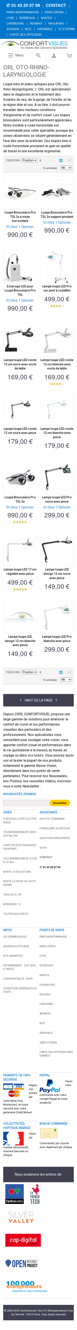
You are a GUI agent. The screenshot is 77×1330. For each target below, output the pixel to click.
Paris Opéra (54, 12)
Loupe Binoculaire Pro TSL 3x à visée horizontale (20, 217)
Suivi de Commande (52, 818)
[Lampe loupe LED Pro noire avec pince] (57, 477)
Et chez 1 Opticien (20, 227)
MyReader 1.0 (12, 904)
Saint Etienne (48, 1042)
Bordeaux (27, 18)
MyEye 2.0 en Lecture (17, 871)
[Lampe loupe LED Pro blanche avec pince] (57, 616)
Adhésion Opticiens (16, 946)
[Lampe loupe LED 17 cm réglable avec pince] (20, 549)
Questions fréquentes (55, 838)
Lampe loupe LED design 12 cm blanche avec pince (20, 641)
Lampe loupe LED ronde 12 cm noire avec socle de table (20, 364)
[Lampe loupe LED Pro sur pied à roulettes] (57, 266)
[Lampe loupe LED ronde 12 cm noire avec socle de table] (20, 340)
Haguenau (56, 23)
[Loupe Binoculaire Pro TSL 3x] (20, 477)
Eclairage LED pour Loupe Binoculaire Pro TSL (20, 290)
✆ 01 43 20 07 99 (23, 5)
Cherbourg (15, 23)
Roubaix (36, 23)
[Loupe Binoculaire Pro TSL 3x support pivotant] (57, 192)
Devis (43, 847)
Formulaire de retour (55, 828)
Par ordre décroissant (41, 160)
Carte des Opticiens (26, 34)
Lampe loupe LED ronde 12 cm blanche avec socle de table (56, 364)
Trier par (12, 160)
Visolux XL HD (12, 894)
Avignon (12, 29)
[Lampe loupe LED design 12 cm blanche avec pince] (20, 616)
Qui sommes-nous (14, 936)
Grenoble (45, 29)
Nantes (46, 18)
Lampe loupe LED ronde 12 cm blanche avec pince (56, 433)
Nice (28, 29)
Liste (68, 160)
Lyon (10, 18)
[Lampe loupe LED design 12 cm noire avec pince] (57, 549)
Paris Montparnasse (22, 12)
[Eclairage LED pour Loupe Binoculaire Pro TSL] (20, 266)
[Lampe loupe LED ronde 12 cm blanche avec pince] (57, 409)
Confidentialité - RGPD (18, 978)
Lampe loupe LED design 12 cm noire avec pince (57, 574)
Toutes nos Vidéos (15, 913)
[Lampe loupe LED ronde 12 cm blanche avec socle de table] (57, 340)
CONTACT (56, 5)
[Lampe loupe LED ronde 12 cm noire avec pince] (20, 409)
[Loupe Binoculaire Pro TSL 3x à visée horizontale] (20, 192)
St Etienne (66, 29)
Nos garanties (13, 955)
